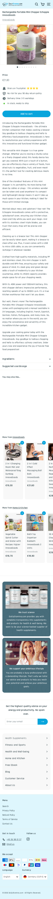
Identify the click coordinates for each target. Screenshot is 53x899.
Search (5, 806)
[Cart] (42, 4)
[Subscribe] (43, 722)
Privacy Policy (8, 810)
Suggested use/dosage (14, 366)
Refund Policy (8, 815)
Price (4, 75)
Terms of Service (9, 819)
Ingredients (8, 359)
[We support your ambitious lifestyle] (26, 653)
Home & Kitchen (20, 507)
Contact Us (7, 823)
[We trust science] (26, 597)
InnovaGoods (8, 19)
